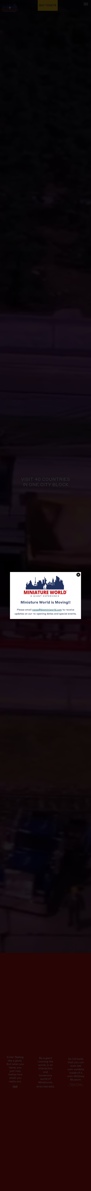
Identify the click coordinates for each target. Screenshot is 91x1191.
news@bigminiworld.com (47, 609)
